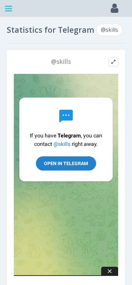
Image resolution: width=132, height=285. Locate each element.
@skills (109, 29)
